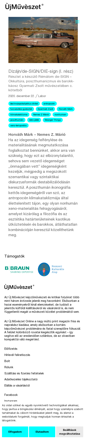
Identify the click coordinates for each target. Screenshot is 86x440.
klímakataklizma (18, 115)
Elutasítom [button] (42, 431)
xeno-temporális (18, 126)
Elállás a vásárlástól (17, 386)
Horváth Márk (66, 109)
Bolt (7, 361)
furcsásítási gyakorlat (21, 109)
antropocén (49, 104)
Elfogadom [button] (15, 431)
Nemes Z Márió (41, 115)
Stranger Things (53, 120)
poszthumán (16, 120)
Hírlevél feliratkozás (17, 355)
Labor (42, 96)
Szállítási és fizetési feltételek (24, 373)
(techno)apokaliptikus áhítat (24, 104)
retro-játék (34, 120)
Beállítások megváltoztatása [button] (69, 431)
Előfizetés (10, 349)
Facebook (11, 395)
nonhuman (60, 115)
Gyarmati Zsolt (45, 109)
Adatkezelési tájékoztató (21, 379)
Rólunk (8, 367)
